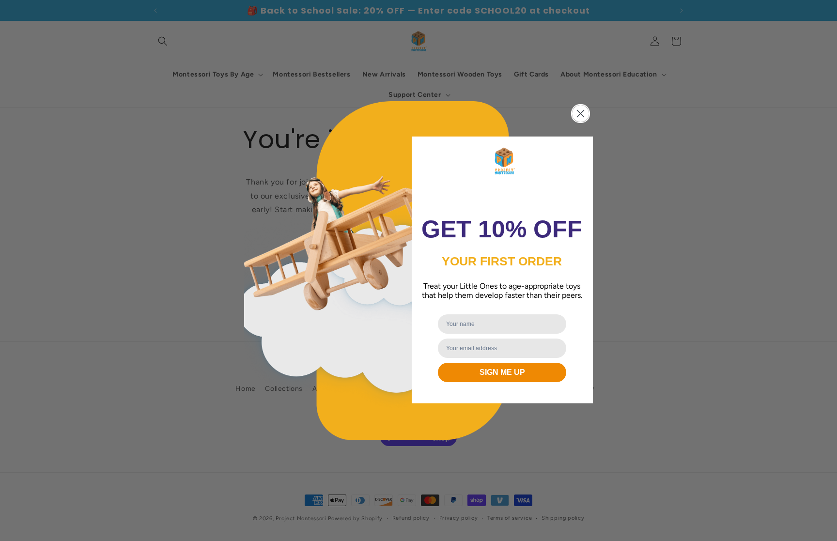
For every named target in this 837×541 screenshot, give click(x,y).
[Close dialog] (580, 113)
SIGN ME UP (502, 372)
